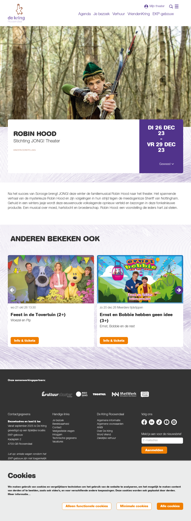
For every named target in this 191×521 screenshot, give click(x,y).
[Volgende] (179, 290)
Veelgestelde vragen (63, 431)
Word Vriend (104, 434)
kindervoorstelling (24, 150)
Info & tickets (24, 341)
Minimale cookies (134, 506)
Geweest (165, 164)
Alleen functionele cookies (87, 506)
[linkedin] (151, 422)
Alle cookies (170, 506)
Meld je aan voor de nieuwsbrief (161, 434)
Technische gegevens (64, 438)
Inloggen (57, 434)
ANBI (100, 427)
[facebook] (144, 422)
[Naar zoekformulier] (171, 6)
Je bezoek (58, 420)
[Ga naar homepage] (16, 13)
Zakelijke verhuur (106, 438)
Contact (56, 427)
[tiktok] (159, 422)
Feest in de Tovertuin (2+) (38, 314)
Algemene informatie (108, 420)
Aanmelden (154, 450)
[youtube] (166, 422)
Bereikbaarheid (60, 424)
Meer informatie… (19, 494)
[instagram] (174, 422)
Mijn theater (157, 6)
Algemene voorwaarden (110, 424)
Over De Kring (105, 431)
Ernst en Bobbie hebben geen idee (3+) (136, 317)
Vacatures (57, 442)
